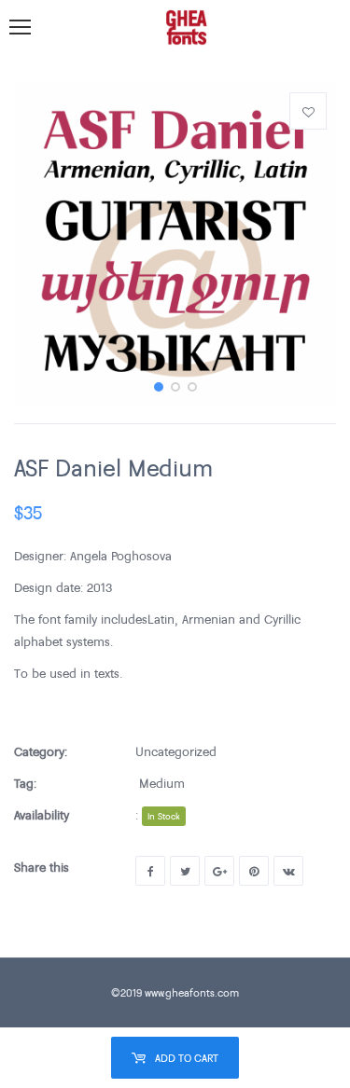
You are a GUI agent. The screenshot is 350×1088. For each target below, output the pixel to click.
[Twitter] (185, 871)
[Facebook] (150, 871)
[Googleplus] (219, 871)
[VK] (288, 871)
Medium (162, 783)
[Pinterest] (254, 871)
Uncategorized (176, 751)
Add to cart (186, 1058)
